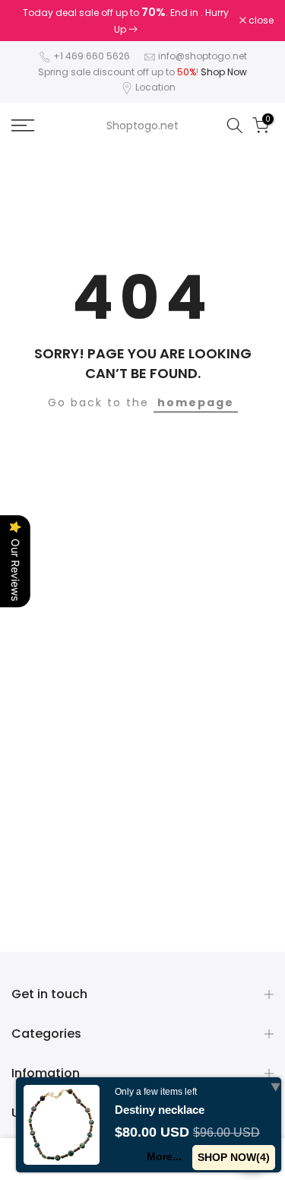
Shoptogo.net (142, 125)
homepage (195, 402)
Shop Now (224, 71)
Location (155, 87)
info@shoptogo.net (202, 55)
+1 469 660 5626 (91, 55)
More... (164, 1156)
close (260, 20)
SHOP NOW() (234, 1157)
